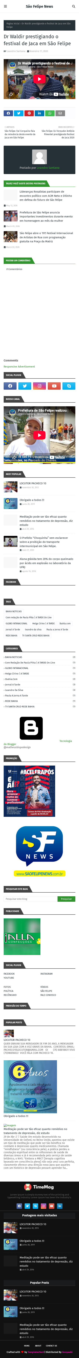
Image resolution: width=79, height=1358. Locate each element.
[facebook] (10, 386)
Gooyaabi (67, 1352)
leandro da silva (33, 629)
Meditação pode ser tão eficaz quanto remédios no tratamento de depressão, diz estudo (46, 521)
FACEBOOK (9, 973)
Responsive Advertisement (19, 366)
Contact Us (51, 1346)
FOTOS (7, 987)
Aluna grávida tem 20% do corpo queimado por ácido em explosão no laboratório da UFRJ (46, 563)
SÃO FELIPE (46, 991)
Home (27, 1346)
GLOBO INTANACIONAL (16, 623)
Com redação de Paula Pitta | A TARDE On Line (29, 617)
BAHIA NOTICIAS (14, 611)
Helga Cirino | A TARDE (43, 623)
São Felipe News (39, 6)
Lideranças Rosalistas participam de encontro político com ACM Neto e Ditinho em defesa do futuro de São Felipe (46, 196)
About (38, 1346)
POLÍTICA (8, 991)
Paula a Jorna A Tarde (57, 629)
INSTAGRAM (46, 973)
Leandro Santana (16, 51)
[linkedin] (59, 1206)
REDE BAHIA (11, 635)
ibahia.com (65, 623)
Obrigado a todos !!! (32, 500)
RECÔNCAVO (10, 995)
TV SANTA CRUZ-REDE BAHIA (35, 635)
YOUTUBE (9, 977)
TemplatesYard (36, 1352)
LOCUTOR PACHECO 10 (33, 483)
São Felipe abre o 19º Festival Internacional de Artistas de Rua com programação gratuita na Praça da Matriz (46, 237)
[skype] (68, 386)
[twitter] (24, 386)
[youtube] (54, 386)
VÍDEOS (44, 987)
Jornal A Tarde (13, 629)
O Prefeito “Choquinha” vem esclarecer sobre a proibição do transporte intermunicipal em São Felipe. (44, 542)
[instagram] (39, 386)
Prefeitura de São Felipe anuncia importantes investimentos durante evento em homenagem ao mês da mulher (46, 216)
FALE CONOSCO (48, 995)
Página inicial (13, 23)
